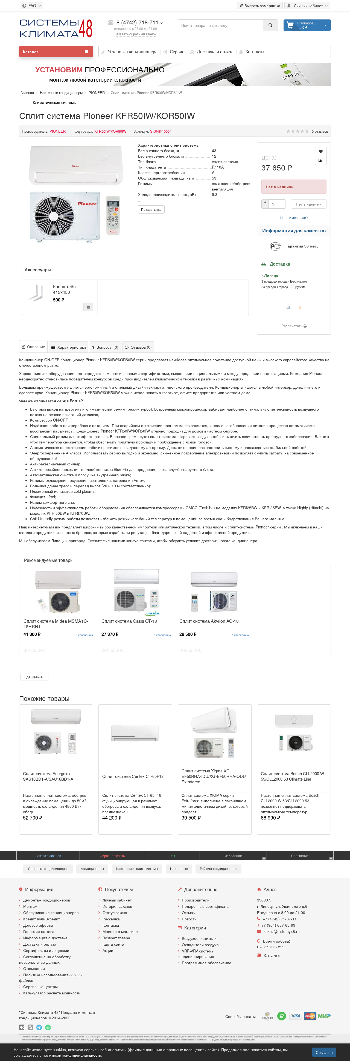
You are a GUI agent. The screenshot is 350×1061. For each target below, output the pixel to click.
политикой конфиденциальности (72, 1055)
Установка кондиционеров (48, 869)
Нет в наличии (309, 204)
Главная (27, 92)
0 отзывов (320, 131)
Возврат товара (116, 937)
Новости (189, 918)
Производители (195, 900)
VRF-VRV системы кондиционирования (196, 953)
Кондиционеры (92, 869)
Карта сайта (113, 944)
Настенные (179, 869)
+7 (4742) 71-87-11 (280, 918)
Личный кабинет (117, 900)
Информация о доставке (45, 937)
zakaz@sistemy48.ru (282, 931)
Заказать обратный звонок (135, 34)
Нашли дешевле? (294, 217)
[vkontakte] (21, 1027)
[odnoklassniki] (30, 1027)
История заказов (117, 906)
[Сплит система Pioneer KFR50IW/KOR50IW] (76, 194)
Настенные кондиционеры (61, 92)
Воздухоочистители (199, 938)
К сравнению (84, 635)
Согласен (324, 1052)
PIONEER (97, 92)
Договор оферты (38, 925)
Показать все (151, 209)
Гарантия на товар (40, 931)
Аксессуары (38, 269)
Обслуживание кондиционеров (50, 912)
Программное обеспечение (206, 962)
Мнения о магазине (120, 931)
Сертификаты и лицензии (46, 950)
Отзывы (189, 912)
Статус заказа (115, 912)
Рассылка (111, 918)
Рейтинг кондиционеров (218, 869)
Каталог (30, 51)
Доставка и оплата (39, 944)
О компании (34, 968)
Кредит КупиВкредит (41, 918)
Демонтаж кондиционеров (46, 900)
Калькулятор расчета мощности (51, 992)
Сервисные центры (40, 986)
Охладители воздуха (200, 944)
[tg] (39, 1027)
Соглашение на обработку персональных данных (45, 959)
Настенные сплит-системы (137, 869)
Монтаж (30, 906)
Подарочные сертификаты (205, 906)
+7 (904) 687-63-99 (278, 925)
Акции (108, 950)
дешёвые (34, 676)
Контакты (111, 925)
